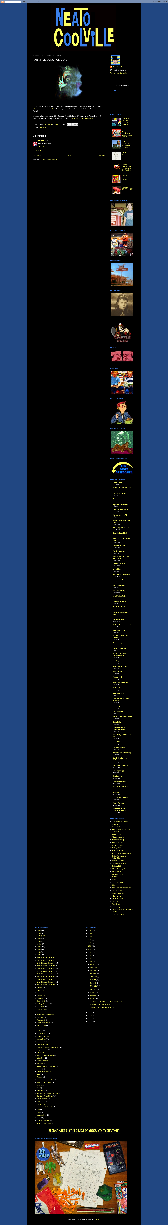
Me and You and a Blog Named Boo (121, 557)
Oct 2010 (93, 970)
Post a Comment (41, 151)
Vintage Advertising (43, 1120)
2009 (90, 1012)
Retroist (115, 498)
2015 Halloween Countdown (46, 982)
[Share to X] (72, 124)
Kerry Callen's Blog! (120, 533)
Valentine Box (41, 1115)
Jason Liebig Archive (119, 863)
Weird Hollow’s (38, 108)
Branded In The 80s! (120, 666)
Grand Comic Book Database (121, 853)
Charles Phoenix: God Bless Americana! (121, 830)
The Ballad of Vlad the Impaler (81, 118)
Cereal (39, 993)
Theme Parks (41, 1104)
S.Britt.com (116, 877)
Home (69, 155)
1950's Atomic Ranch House (122, 716)
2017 (90, 940)
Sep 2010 (93, 973)
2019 (90, 937)
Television (40, 1101)
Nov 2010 (93, 967)
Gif (38, 1028)
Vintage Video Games (44, 1123)
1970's (39, 947)
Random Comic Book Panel (46, 1080)
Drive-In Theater (117, 845)
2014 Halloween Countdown (46, 979)
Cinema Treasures (118, 837)
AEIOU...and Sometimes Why (121, 521)
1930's (39, 933)
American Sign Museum (120, 821)
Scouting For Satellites (120, 765)
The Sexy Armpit (119, 661)
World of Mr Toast (118, 914)
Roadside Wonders (118, 874)
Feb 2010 (93, 995)
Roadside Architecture (120, 504)
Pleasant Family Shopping (122, 752)
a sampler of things (119, 601)
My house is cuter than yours (120, 613)
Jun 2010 (93, 983)
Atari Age (115, 824)
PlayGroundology (119, 551)
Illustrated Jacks (42, 1033)
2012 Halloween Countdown (46, 974)
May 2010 (93, 986)
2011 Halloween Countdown (46, 971)
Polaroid (39, 1077)
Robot (39, 1088)
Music (39, 1074)
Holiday (39, 1031)
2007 (90, 1018)
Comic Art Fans (117, 842)
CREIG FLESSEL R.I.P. (127, 154)
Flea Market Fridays (43, 1023)
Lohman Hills (116, 866)
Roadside (40, 1085)
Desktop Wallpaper (43, 1004)
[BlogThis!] (70, 124)
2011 (90, 958)
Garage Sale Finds (119, 545)
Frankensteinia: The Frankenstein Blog (120, 728)
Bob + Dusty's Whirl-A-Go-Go (122, 735)
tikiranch (116, 792)
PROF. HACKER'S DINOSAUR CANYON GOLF (127, 144)
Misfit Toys (40, 1058)
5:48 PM (41, 146)
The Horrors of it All (120, 515)
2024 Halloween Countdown (46, 985)
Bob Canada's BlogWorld (121, 574)
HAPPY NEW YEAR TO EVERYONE (102, 1007)
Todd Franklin (48, 124)
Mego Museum (117, 871)
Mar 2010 (93, 992)
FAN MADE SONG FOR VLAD (100, 1004)
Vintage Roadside (119, 688)
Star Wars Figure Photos (45, 1096)
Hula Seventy (117, 642)
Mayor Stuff (41, 1052)
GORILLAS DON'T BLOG (122, 488)
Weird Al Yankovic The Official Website (122, 910)
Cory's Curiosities (119, 585)
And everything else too (121, 509)
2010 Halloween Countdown (46, 968)
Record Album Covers (44, 1082)
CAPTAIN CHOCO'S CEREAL (125, 178)
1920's (39, 930)
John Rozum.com (119, 630)
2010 (90, 961)
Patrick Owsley (118, 677)
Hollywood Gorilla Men (121, 682)
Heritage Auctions (118, 860)
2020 (90, 933)
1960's (39, 944)
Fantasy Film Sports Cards (45, 1014)
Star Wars (40, 1090)
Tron (38, 1112)
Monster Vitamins (42, 1061)
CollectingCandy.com (120, 706)
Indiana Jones (41, 1039)
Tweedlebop (116, 907)
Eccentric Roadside (119, 747)
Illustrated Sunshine (43, 1036)
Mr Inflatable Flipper (44, 1071)
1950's (39, 941)
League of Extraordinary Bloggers (48, 1047)
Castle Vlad (42, 127)
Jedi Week (40, 1042)
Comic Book (41, 1001)
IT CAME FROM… (120, 596)
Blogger (96, 1219)
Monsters (40, 1063)
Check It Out (41, 995)
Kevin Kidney (117, 722)
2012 (90, 955)
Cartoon (39, 987)
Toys (38, 1110)
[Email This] (68, 124)
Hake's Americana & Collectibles (119, 857)
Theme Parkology (118, 898)
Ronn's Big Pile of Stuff (121, 527)
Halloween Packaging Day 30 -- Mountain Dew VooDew (127, 167)
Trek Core (115, 901)
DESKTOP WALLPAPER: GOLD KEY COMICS (127, 121)
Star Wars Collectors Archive (121, 888)
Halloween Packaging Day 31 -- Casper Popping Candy (127, 133)
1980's (39, 949)
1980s (39, 952)
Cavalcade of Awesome (120, 579)
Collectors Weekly (118, 840)
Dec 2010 (93, 964)
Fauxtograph (41, 1020)
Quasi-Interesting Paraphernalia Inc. (119, 809)
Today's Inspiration (119, 781)
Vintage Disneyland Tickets (122, 625)
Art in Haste (117, 569)
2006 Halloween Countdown (46, 957)
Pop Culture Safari (119, 493)
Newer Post (37, 155)
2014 (90, 949)
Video (39, 1118)
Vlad (53, 108)
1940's (39, 938)
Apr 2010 (93, 989)
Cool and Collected (119, 648)
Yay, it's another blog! (120, 797)
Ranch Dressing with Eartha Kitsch (120, 759)
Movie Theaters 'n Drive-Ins (46, 1066)
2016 (90, 943)
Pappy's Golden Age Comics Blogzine (120, 654)
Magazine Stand (42, 1050)
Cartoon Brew (117, 482)
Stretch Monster (42, 1099)
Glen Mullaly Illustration (121, 787)
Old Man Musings (119, 590)
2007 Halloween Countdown (46, 960)
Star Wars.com (117, 890)
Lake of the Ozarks (43, 1044)
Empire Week (41, 1009)
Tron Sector (116, 904)
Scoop (114, 879)
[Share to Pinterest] (77, 124)
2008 (90, 1015)
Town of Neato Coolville (45, 1107)
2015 (90, 946)
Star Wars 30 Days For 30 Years (47, 1093)
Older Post (101, 155)
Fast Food (40, 1017)
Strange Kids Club (118, 893)
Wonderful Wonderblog (121, 607)
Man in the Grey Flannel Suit (121, 869)
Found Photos (41, 1025)
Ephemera (40, 1012)
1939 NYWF (41, 936)
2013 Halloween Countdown (46, 976)
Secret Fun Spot (117, 882)
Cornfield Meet (118, 776)
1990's (39, 955)
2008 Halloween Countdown (46, 963)
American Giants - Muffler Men (122, 539)
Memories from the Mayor (45, 1055)
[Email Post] (64, 124)
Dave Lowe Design (119, 693)
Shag (114, 885)
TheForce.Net (116, 896)
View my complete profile (118, 73)
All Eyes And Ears (119, 563)
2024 (90, 930)
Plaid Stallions (118, 671)
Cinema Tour (116, 834)
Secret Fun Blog (118, 619)
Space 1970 (116, 742)
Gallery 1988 (116, 848)
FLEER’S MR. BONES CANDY (127, 188)
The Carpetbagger (119, 770)
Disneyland (40, 1006)
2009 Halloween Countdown (46, 966)
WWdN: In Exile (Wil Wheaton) (120, 636)
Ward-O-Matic (118, 711)
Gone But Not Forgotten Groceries (121, 699)
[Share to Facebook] (75, 124)
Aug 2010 (93, 977)
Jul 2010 (93, 980)
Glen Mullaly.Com (118, 850)
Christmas (40, 998)
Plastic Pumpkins (119, 803)
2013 (90, 952)
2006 (90, 1021)
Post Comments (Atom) (49, 159)
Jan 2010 (93, 998)
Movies (39, 1069)
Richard (41, 140)
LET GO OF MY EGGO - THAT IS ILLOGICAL (106, 1001)
